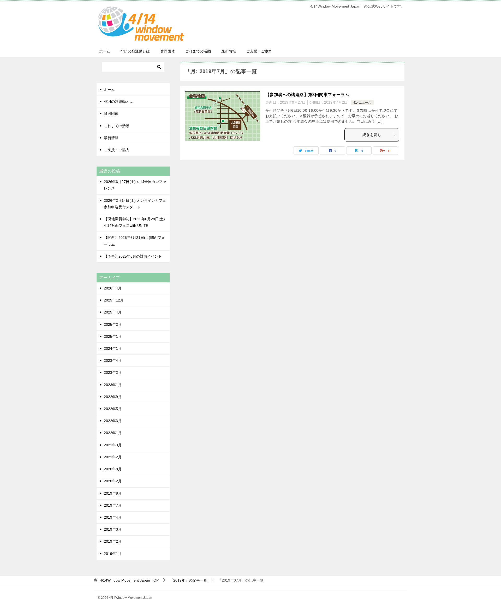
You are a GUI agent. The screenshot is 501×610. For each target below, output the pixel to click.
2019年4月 (113, 517)
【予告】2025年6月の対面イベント (133, 256)
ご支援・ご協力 (259, 51)
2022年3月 (113, 421)
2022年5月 (113, 409)
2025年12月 (114, 300)
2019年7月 (113, 505)
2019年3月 (113, 529)
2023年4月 (113, 360)
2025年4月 (113, 312)
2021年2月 (113, 457)
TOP (129, 580)
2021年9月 (113, 445)
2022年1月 (113, 433)
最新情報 (228, 51)
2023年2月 (113, 372)
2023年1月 (113, 385)
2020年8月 (113, 469)
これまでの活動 (198, 51)
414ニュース (362, 102)
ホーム (104, 51)
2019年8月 (113, 493)
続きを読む (371, 135)
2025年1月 (113, 336)
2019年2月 (113, 541)
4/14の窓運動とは (135, 51)
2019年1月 (113, 554)
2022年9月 (113, 397)
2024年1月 (113, 348)
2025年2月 (113, 324)
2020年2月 (113, 481)
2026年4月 (113, 288)
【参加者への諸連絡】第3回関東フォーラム (307, 94)
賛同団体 (167, 51)
